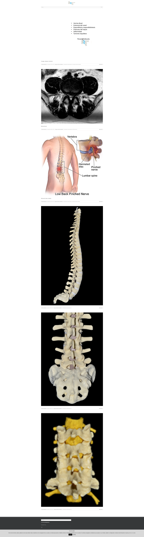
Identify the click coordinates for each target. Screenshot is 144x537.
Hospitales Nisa (43, 524)
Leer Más (74, 534)
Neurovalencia (44, 64)
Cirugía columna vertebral (47, 61)
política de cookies (132, 532)
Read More (100, 64)
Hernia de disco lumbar (46, 198)
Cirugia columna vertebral (59, 64)
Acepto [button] (70, 534)
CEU (41, 527)
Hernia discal (44, 126)
